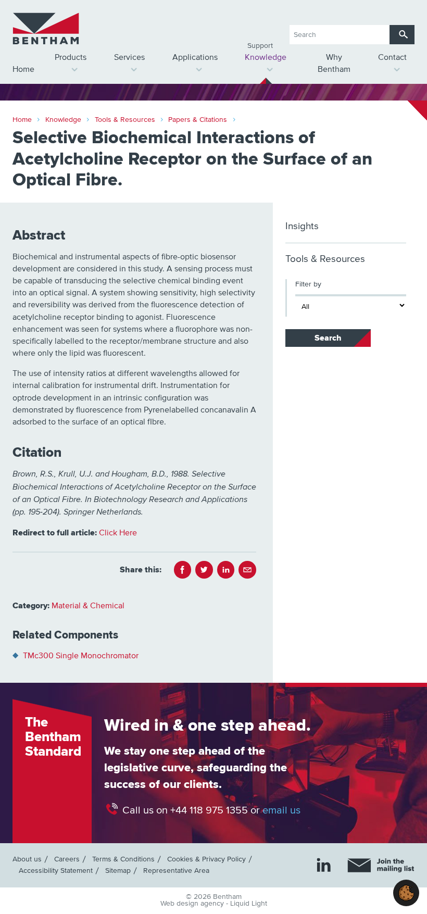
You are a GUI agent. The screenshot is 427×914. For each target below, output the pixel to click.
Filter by (308, 284)
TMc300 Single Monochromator (81, 656)
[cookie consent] (406, 893)
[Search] (402, 34)
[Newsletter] (381, 865)
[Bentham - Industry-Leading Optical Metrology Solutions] (45, 28)
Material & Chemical (88, 606)
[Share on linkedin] (226, 570)
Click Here (118, 533)
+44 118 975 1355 (209, 810)
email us (281, 810)
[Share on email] (247, 570)
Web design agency (193, 903)
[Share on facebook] (183, 570)
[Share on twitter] (204, 570)
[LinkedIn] (324, 865)
